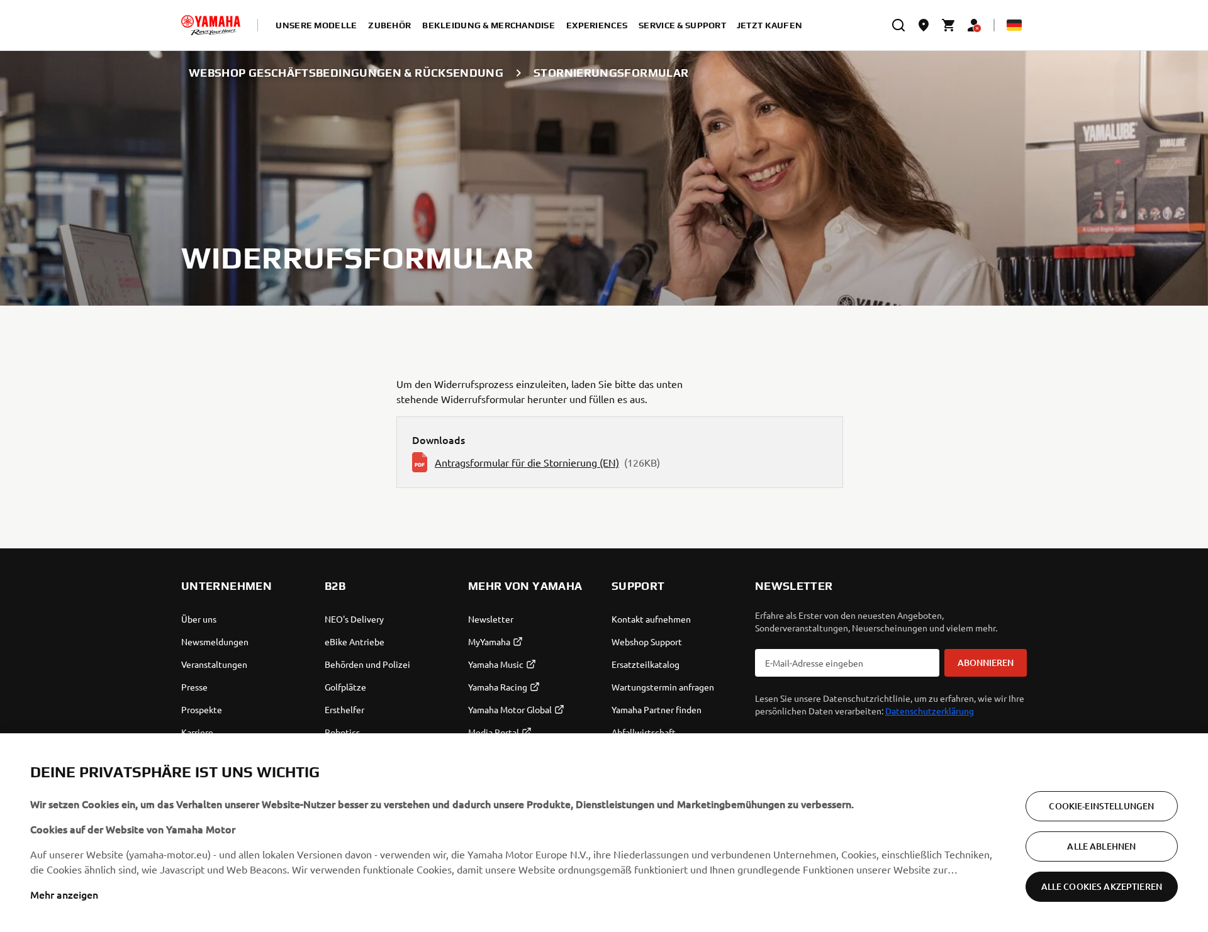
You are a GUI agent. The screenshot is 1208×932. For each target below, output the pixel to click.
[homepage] (210, 25)
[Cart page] (948, 25)
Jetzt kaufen (769, 25)
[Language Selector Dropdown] (1014, 25)
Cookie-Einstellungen (1101, 806)
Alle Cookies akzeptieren (1101, 886)
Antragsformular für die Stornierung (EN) (527, 462)
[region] (604, 832)
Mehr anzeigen (64, 894)
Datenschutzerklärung (929, 710)
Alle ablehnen (1101, 846)
